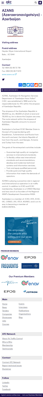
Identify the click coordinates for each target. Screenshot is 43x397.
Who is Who (7, 342)
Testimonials (7, 349)
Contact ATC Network (11, 362)
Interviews (23, 307)
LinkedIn (5, 382)
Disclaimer (6, 369)
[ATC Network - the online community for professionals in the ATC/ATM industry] (9, 2)
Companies (7, 314)
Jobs (4, 321)
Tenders (5, 311)
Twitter (5, 386)
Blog (20, 317)
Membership (7, 345)
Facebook (6, 389)
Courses (5, 324)
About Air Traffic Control (12, 338)
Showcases (7, 317)
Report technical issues (12, 366)
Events (21, 304)
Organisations (25, 314)
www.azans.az (8, 74)
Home (4, 304)
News (4, 307)
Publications (24, 311)
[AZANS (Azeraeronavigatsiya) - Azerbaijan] (15, 31)
